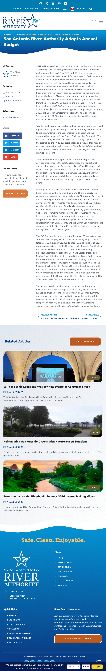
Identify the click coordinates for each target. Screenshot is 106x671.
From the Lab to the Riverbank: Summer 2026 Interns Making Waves (49, 496)
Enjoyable (94, 377)
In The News (12, 117)
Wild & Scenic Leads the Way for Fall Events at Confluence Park (46, 387)
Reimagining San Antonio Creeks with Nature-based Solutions (45, 441)
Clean (95, 432)
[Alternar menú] (97, 21)
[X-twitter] (47, 3)
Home (6, 34)
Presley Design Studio (76, 656)
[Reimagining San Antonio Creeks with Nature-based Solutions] (53, 421)
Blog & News (16, 34)
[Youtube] (59, 3)
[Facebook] (40, 3)
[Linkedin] (65, 3)
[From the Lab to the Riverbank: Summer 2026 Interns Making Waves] (53, 476)
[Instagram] (53, 3)
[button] (12, 136)
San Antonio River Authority (37, 656)
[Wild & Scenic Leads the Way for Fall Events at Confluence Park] (53, 366)
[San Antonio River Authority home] (21, 21)
